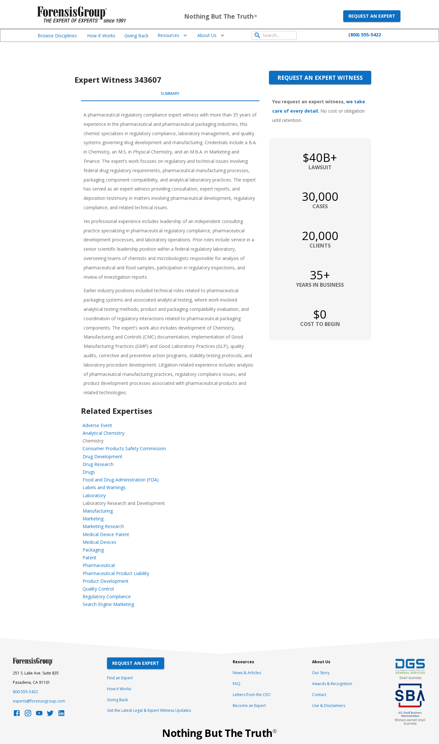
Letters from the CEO (252, 694)
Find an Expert (120, 678)
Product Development (106, 581)
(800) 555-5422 (364, 34)
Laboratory (94, 495)
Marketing (93, 519)
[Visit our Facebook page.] (17, 715)
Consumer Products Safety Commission (124, 448)
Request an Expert (371, 16)
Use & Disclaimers (328, 705)
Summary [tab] (170, 93)
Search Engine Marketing (108, 604)
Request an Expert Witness (320, 77)
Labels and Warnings (104, 487)
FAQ (236, 683)
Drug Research (98, 464)
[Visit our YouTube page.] (39, 715)
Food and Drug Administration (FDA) (121, 480)
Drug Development (102, 456)
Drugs (89, 472)
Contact (319, 694)
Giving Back (136, 36)
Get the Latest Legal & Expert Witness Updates (149, 710)
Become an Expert (249, 705)
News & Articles (247, 672)
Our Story (320, 672)
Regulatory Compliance (107, 596)
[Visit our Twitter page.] (50, 715)
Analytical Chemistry (103, 433)
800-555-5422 (25, 691)
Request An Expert (135, 663)
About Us (207, 35)
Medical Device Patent (106, 534)
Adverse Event (97, 425)
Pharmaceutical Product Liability (116, 573)
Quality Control (98, 589)
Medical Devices (99, 542)
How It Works (101, 36)
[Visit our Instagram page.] (28, 715)
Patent (89, 557)
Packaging (93, 550)
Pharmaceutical (99, 565)
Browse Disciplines (57, 36)
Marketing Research (103, 526)
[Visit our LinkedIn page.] (61, 715)
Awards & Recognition (332, 683)
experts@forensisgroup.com (39, 701)
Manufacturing (98, 511)
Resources (168, 35)
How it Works (119, 689)
